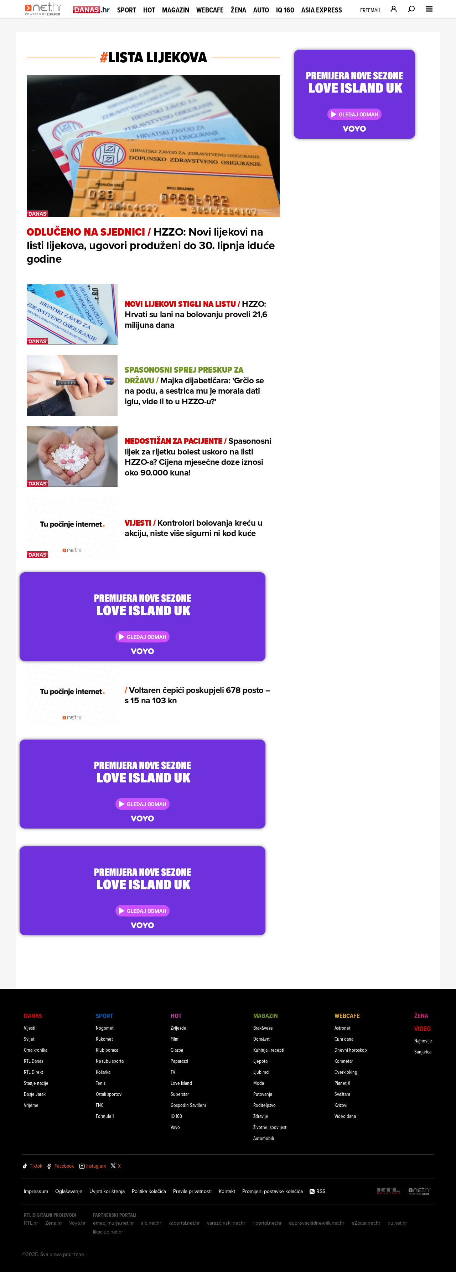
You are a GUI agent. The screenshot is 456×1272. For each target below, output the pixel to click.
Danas (33, 1015)
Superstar (180, 1093)
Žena (238, 10)
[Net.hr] (419, 1191)
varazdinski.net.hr (226, 1222)
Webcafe (210, 10)
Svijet (29, 1038)
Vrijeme (31, 1105)
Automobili (263, 1138)
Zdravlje (260, 1116)
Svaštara (342, 1093)
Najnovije (423, 1040)
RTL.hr (31, 1222)
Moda (258, 1082)
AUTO (261, 10)
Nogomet (105, 1027)
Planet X (342, 1082)
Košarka (103, 1071)
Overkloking (346, 1071)
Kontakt (227, 1191)
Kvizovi (341, 1105)
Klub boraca (107, 1049)
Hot (149, 10)
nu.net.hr (397, 1222)
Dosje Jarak (35, 1093)
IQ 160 (285, 10)
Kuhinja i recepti (268, 1049)
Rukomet (104, 1038)
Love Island (181, 1082)
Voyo (175, 1127)
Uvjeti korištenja (107, 1191)
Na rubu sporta (110, 1060)
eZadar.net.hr (366, 1222)
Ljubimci (261, 1071)
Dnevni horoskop (351, 1049)
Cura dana (344, 1038)
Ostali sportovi (109, 1093)
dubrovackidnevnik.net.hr (316, 1222)
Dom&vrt (261, 1038)
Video (422, 1028)
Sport (126, 10)
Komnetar (344, 1060)
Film (174, 1038)
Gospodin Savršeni (188, 1105)
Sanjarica (422, 1051)
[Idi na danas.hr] (91, 9)
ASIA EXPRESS (321, 10)
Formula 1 (105, 1116)
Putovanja (262, 1093)
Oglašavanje (68, 1191)
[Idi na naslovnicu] (45, 16)
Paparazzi (179, 1060)
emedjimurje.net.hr (113, 1222)
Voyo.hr (77, 1222)
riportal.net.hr (267, 1222)
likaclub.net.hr (108, 1231)
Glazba (177, 1049)
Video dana (345, 1116)
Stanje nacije (36, 1082)
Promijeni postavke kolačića (272, 1191)
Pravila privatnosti (192, 1191)
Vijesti (29, 1027)
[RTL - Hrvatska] (388, 1191)
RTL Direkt (33, 1071)
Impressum (36, 1191)
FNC (99, 1105)
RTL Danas (33, 1060)
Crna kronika (35, 1049)
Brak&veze (263, 1027)
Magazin (175, 10)
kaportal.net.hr (184, 1222)
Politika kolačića (149, 1191)
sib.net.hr (151, 1222)
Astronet (343, 1027)
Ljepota (260, 1060)
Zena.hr (53, 1222)
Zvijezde (178, 1027)
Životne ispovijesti (270, 1127)
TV (173, 1071)
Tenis (100, 1082)
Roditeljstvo (264, 1105)
